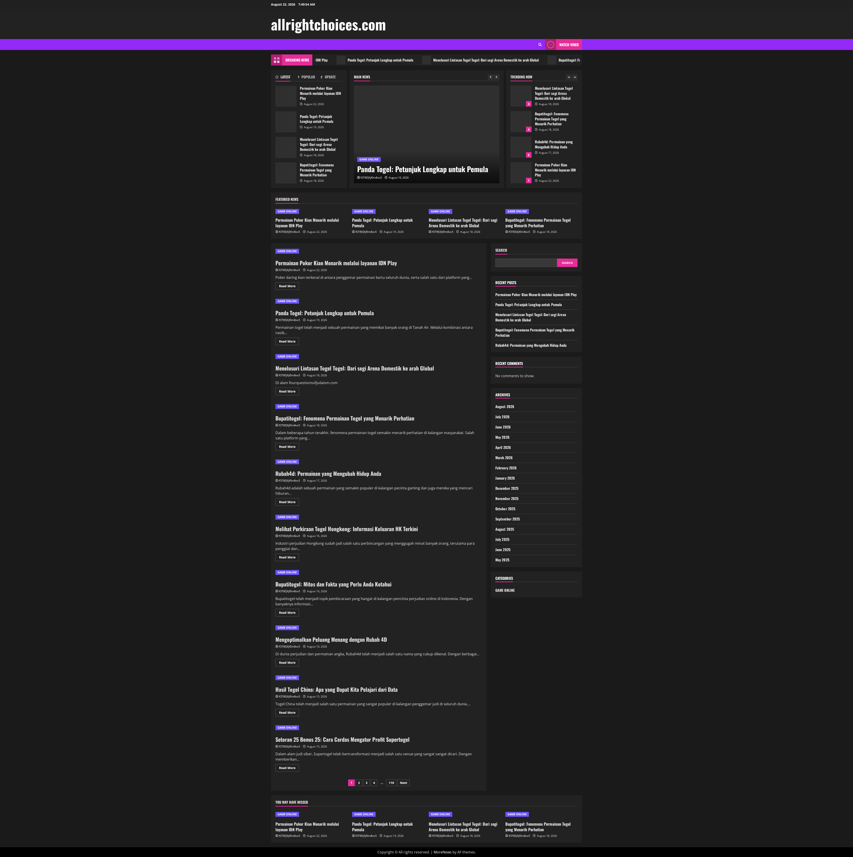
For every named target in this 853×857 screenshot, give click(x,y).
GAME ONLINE (369, 159)
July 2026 (502, 416)
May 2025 (502, 559)
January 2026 (505, 478)
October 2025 (505, 508)
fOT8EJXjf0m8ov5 (371, 177)
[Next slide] (496, 77)
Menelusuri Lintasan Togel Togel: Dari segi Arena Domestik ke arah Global (458, 60)
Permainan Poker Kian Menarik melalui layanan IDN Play (286, 96)
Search (501, 250)
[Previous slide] (490, 77)
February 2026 (506, 467)
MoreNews (443, 852)
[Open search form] (540, 44)
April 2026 (503, 447)
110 (391, 783)
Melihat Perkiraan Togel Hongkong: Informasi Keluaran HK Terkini (346, 529)
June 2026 (503, 427)
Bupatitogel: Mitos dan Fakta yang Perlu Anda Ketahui (333, 584)
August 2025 (504, 529)
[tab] (286, 77)
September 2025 (507, 519)
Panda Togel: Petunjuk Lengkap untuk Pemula (352, 60)
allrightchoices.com (328, 24)
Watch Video (569, 44)
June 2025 (502, 549)
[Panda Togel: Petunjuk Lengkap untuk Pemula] (426, 134)
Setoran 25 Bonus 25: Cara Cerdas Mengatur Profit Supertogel (342, 739)
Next (403, 783)
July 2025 (502, 539)
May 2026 (502, 437)
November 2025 (506, 498)
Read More (289, 287)
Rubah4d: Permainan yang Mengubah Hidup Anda (521, 123)
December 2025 (506, 488)
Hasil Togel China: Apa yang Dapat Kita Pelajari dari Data (336, 689)
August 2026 (504, 406)
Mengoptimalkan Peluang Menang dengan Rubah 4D (331, 639)
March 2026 (504, 457)
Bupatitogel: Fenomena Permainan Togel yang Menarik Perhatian (577, 60)
